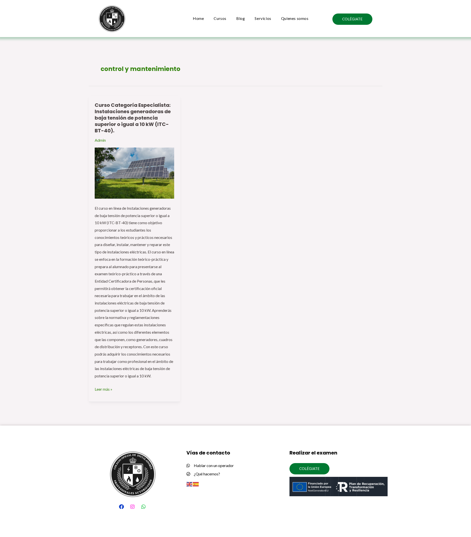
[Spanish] (196, 483)
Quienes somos (295, 18)
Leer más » (103, 388)
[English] (189, 483)
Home (198, 18)
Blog (240, 18)
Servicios (263, 18)
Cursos (220, 18)
